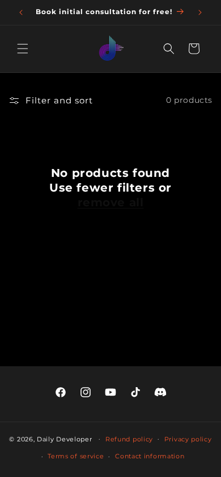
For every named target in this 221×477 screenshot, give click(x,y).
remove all (111, 202)
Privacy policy (188, 439)
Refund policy (129, 439)
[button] (22, 48)
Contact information (149, 456)
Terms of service (76, 456)
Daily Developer (64, 439)
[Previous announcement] (20, 12)
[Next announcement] (200, 12)
